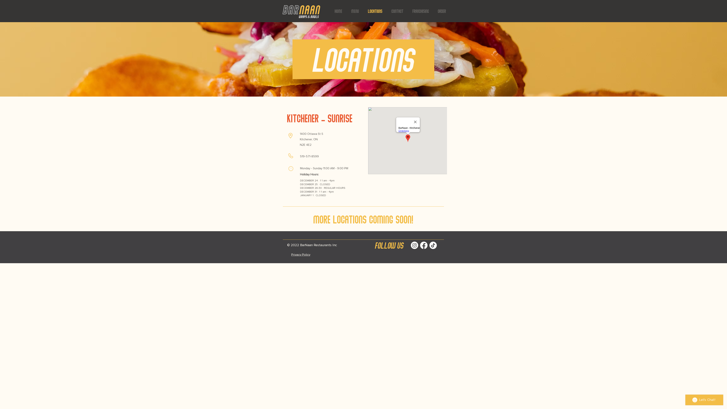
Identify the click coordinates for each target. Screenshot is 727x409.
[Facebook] (423, 245)
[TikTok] (433, 245)
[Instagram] (414, 245)
